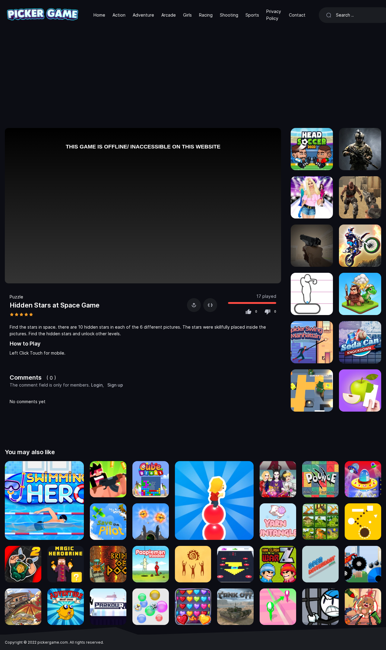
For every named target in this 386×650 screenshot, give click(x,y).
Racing (206, 15)
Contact (297, 15)
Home (99, 15)
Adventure (143, 15)
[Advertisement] (193, 75)
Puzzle (16, 296)
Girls (187, 15)
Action (118, 15)
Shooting (229, 15)
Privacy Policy (273, 15)
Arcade (168, 15)
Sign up (115, 384)
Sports (252, 15)
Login (97, 384)
